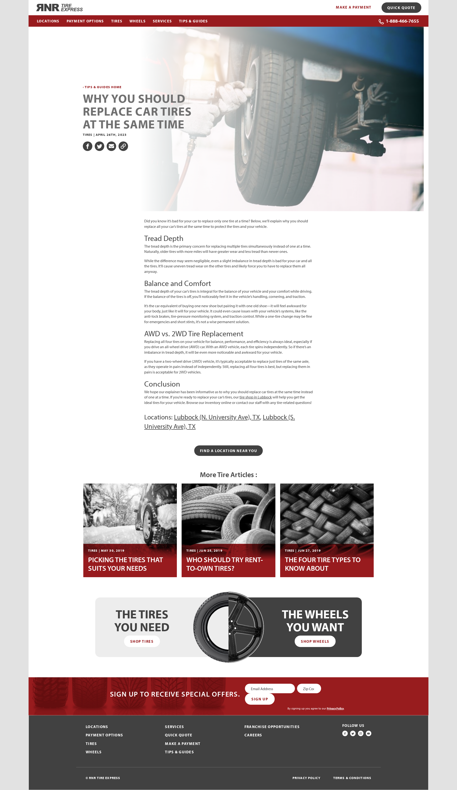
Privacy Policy (335, 708)
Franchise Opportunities (272, 726)
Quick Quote (401, 7)
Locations (97, 726)
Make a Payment (353, 7)
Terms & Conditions (352, 778)
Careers (253, 735)
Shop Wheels (315, 641)
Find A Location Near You (228, 450)
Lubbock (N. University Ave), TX (217, 417)
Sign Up (259, 699)
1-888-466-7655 (402, 21)
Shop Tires (142, 641)
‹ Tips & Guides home (102, 87)
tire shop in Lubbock (255, 397)
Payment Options (104, 735)
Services (174, 726)
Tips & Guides (179, 751)
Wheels (94, 751)
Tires (91, 743)
